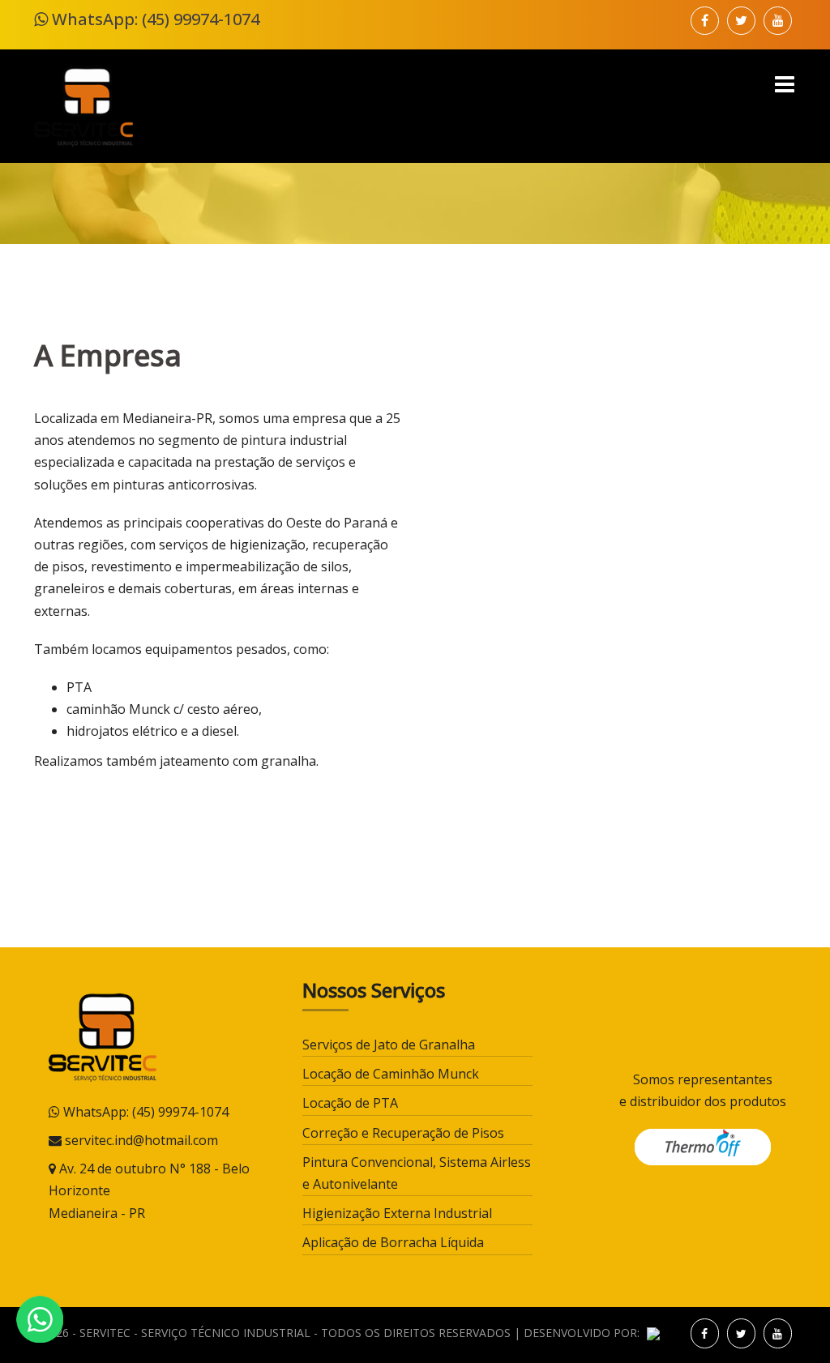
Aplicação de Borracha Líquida (393, 1242)
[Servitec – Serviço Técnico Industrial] (83, 104)
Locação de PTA (350, 1103)
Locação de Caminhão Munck (390, 1074)
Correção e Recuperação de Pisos (403, 1133)
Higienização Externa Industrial (397, 1213)
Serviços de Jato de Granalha (388, 1044)
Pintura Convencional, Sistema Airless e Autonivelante (416, 1173)
